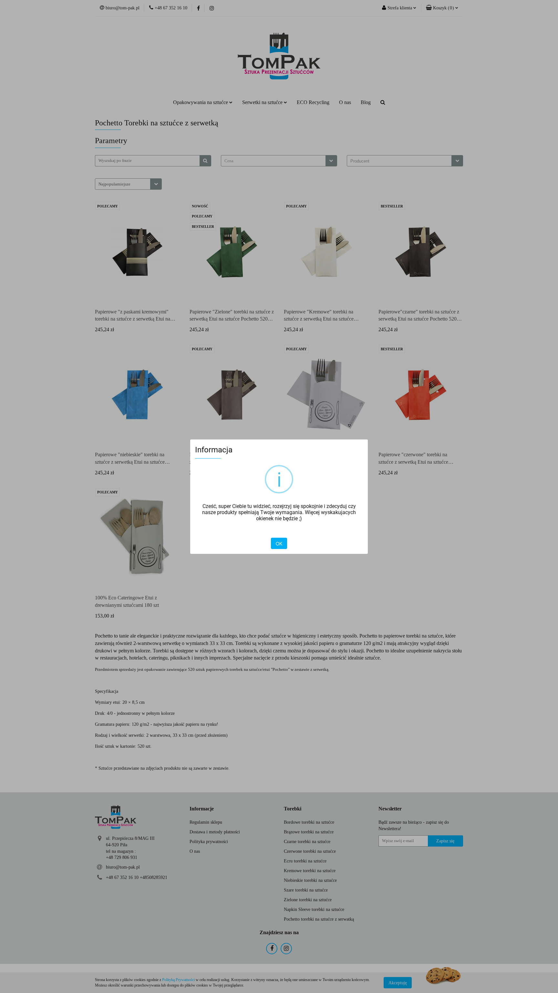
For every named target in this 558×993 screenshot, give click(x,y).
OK (279, 543)
